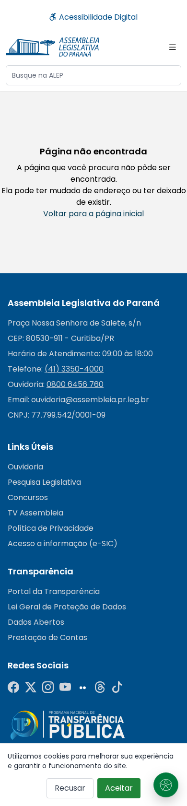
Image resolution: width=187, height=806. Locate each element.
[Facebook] (13, 687)
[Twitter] (30, 687)
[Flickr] (82, 687)
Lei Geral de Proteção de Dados (67, 606)
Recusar (70, 788)
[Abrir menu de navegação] (172, 47)
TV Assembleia (35, 512)
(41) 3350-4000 (74, 368)
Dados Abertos (36, 622)
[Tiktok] (117, 687)
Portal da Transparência (54, 591)
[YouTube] (65, 687)
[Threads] (99, 687)
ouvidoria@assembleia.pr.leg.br (90, 399)
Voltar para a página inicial (93, 213)
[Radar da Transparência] (68, 725)
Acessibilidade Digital (97, 17)
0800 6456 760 (75, 384)
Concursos (28, 497)
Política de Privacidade (51, 528)
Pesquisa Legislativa (44, 482)
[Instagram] (48, 687)
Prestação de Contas (47, 637)
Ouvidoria (25, 466)
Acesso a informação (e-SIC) (62, 543)
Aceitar (119, 788)
